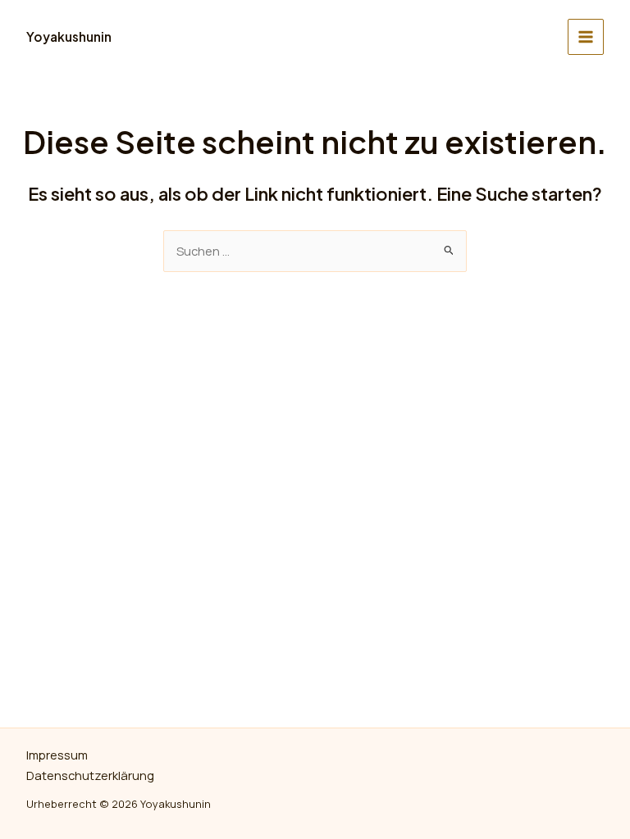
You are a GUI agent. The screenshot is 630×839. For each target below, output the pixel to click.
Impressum (57, 754)
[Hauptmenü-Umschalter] (586, 37)
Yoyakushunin (69, 36)
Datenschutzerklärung (90, 775)
